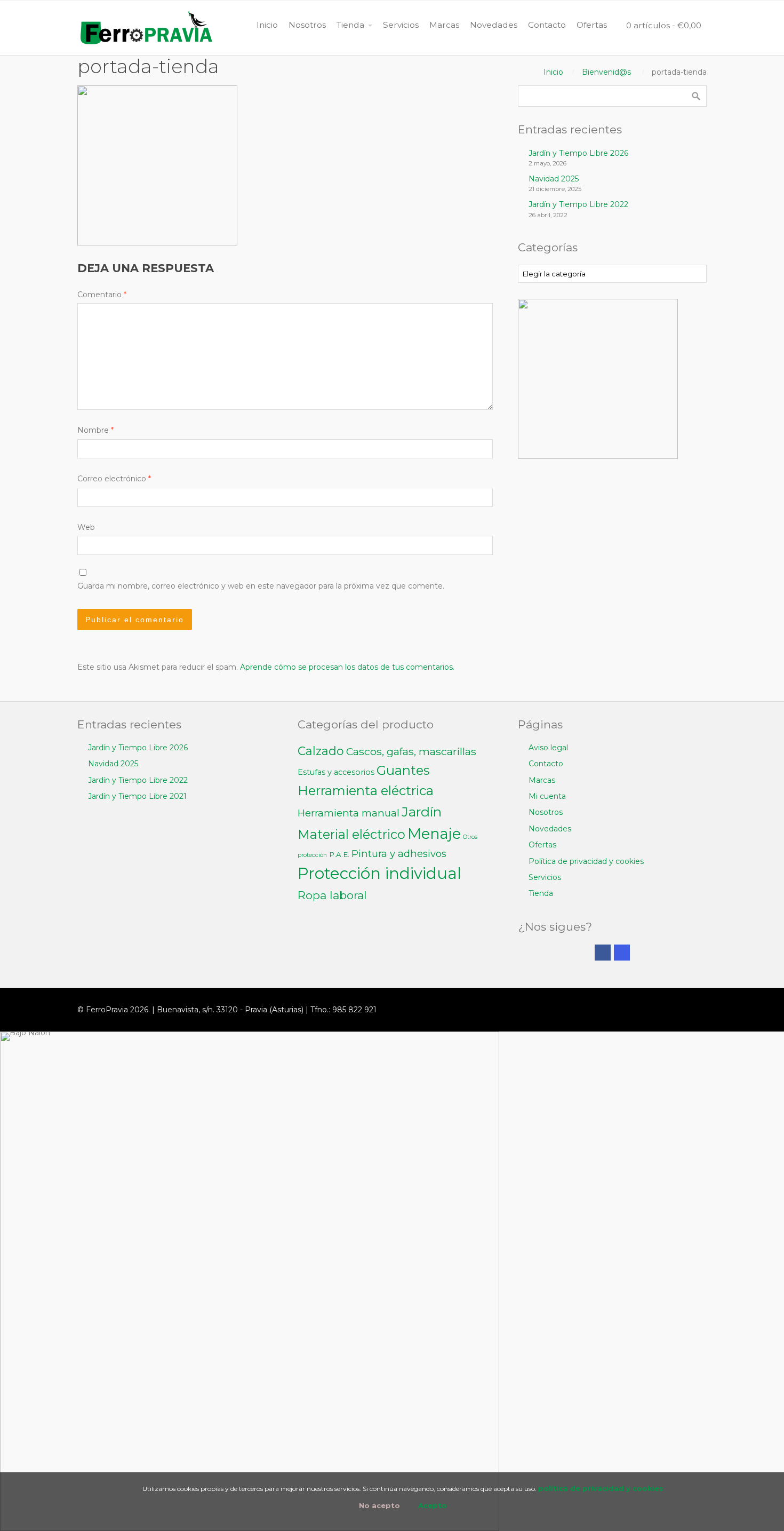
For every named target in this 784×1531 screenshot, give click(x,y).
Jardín (422, 812)
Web (86, 527)
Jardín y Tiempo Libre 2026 (578, 153)
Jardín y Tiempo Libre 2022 (578, 204)
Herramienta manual (348, 813)
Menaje (434, 834)
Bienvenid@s (606, 72)
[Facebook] (603, 953)
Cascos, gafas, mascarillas (411, 751)
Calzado (321, 751)
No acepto (379, 1505)
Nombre (95, 430)
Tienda (541, 893)
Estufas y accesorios (336, 772)
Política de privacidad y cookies (586, 861)
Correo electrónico (114, 478)
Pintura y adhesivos (398, 853)
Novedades (550, 829)
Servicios (545, 877)
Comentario (101, 294)
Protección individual (379, 873)
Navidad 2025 (554, 179)
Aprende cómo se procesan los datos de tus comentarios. (347, 667)
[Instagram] (622, 953)
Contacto (546, 763)
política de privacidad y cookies (600, 1488)
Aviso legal (548, 747)
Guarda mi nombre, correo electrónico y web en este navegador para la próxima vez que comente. (260, 586)
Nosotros (546, 812)
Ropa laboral (332, 895)
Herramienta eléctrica (366, 790)
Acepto (432, 1505)
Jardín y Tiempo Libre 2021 (137, 796)
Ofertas (542, 845)
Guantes (403, 770)
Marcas (542, 780)
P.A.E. (339, 854)
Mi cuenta (547, 796)
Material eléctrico (351, 834)
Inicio (553, 72)
